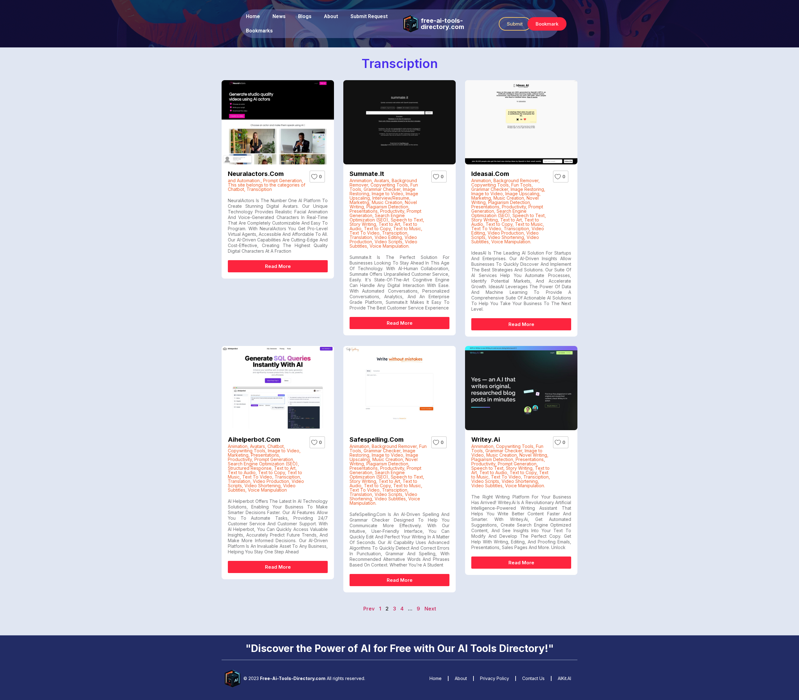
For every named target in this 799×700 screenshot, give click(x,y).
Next (430, 608)
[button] (515, 24)
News (279, 16)
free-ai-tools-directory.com (442, 24)
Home (253, 16)
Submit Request (369, 16)
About (331, 16)
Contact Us (533, 678)
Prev (369, 608)
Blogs (304, 16)
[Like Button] (314, 176)
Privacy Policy (494, 678)
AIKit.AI (564, 678)
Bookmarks (259, 31)
